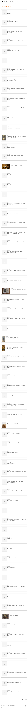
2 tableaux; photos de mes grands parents (16, 222)
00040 (8, 393)
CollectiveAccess (20, 707)
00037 (8, 365)
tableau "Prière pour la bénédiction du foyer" (16, 471)
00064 (8, 623)
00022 (8, 221)
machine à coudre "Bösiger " (17, 165)
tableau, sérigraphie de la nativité (14, 682)
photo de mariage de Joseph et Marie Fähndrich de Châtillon (15, 309)
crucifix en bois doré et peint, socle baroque (16, 557)
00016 (12, 164)
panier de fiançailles (14, 615)
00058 (8, 566)
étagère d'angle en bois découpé (14, 442)
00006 (8, 58)
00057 (8, 556)
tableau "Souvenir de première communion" (16, 653)
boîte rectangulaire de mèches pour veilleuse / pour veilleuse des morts (14, 127)
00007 (8, 68)
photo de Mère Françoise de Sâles (14, 328)
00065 (8, 633)
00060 (8, 585)
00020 (8, 202)
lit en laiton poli (10, 174)
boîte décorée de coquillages (13, 433)
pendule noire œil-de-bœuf (13, 596)
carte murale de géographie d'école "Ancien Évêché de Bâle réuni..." (16, 80)
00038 (8, 374)
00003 (8, 30)
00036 (8, 355)
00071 (8, 690)
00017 (8, 173)
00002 (8, 20)
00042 (8, 413)
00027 (8, 269)
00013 (8, 135)
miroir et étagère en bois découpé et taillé (16, 395)
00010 (8, 97)
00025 (8, 250)
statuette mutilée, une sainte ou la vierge (15, 356)
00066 (8, 642)
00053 (8, 518)
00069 (8, 671)
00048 (8, 470)
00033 (8, 326)
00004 (8, 39)
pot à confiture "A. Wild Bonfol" (13, 213)
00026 (8, 259)
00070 (8, 681)
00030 (8, 298)
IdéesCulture (8, 707)
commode (9, 538)
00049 (8, 480)
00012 (8, 125)
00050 (8, 489)
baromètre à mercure (11, 60)
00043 (7, 422)
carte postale (10, 117)
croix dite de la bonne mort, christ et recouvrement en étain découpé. (13, 338)
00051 (8, 499)
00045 (8, 441)
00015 (8, 154)
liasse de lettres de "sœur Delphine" (14, 40)
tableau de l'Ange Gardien (12, 577)
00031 (8, 307)
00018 (8, 183)
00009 (8, 87)
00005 (8, 49)
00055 (8, 537)
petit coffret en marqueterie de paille (15, 280)
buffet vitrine (10, 548)
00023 (8, 231)
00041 (8, 403)
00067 (8, 652)
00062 (8, 604)
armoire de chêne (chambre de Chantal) (15, 261)
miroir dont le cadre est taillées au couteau (16, 586)
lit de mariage (10, 510)
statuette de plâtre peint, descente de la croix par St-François (15, 405)
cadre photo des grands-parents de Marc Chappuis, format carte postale (16, 233)
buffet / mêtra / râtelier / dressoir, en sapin (16, 270)
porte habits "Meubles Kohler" (13, 500)
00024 (8, 240)
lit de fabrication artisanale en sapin (14, 663)
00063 (11, 614)
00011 (8, 106)
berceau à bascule (11, 567)
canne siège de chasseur (12, 452)
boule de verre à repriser (12, 21)
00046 (8, 451)
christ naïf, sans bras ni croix (13, 50)
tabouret (9, 184)
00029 (12, 288)
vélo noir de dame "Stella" (12, 194)
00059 (8, 575)
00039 (8, 384)
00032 (8, 317)
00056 (8, 547)
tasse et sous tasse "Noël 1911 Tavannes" (16, 385)
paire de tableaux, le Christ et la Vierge (15, 490)
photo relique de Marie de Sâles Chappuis (16, 318)
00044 (8, 432)
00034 (7, 336)
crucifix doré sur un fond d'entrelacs (14, 414)
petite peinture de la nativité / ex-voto (15, 155)
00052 (8, 508)
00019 (8, 192)
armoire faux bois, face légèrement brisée (16, 529)
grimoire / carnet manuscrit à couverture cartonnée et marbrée (15, 252)
